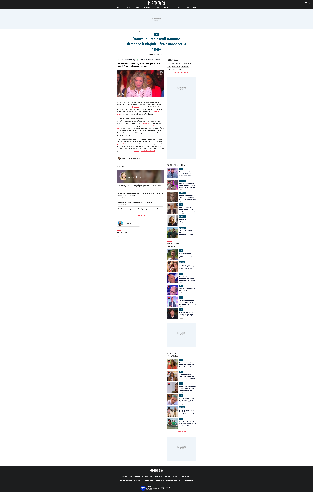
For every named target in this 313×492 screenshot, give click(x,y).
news (118, 7)
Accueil (118, 31)
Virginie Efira (135, 107)
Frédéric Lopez (185, 66)
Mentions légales (159, 476)
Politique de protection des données (130, 480)
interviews (147, 7)
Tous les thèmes (191, 7)
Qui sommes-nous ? (147, 476)
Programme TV (178, 7)
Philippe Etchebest (172, 69)
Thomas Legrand (187, 63)
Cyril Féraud (178, 63)
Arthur (169, 66)
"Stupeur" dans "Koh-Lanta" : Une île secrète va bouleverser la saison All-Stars (187, 423)
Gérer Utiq (177, 480)
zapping (137, 7)
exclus (157, 7)
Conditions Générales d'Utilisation (131, 476)
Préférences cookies (187, 480)
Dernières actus (124, 31)
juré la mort (120, 144)
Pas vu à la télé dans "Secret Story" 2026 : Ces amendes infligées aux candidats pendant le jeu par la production (187, 402)
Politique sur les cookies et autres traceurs (177, 476)
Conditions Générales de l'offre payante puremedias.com (157, 480)
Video (130, 31)
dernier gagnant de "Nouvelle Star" (144, 151)
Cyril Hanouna (145, 123)
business (166, 7)
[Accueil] (156, 3)
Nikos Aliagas (171, 63)
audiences (127, 7)
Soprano (180, 69)
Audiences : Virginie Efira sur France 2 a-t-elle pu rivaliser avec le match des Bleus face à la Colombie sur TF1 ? (187, 198)
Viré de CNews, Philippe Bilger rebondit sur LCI (187, 289)
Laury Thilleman (176, 66)
